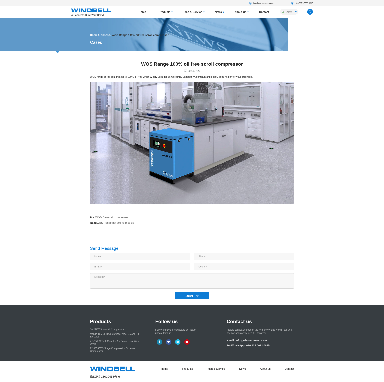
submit (190, 296)
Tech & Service (192, 11)
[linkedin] (177, 342)
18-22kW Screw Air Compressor (107, 329)
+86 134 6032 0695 (258, 345)
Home (142, 11)
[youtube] (187, 342)
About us (240, 11)
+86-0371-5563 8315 (304, 3)
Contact (264, 11)
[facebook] (159, 342)
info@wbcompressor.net (263, 3)
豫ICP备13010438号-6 (105, 376)
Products (164, 11)
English (288, 12)
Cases (105, 35)
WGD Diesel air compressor (112, 217)
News (218, 11)
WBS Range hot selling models (115, 222)
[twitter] (168, 342)
